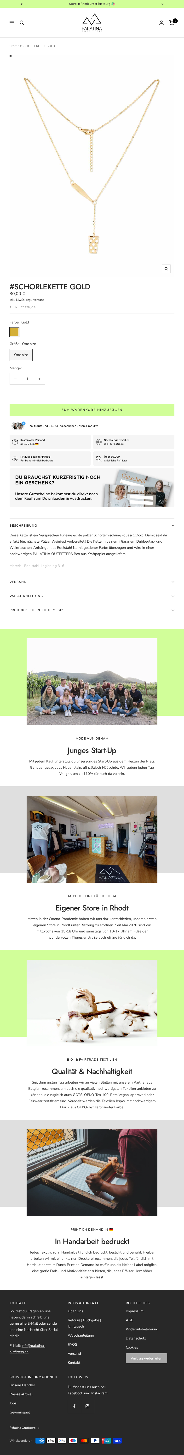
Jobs (13, 1403)
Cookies (132, 1347)
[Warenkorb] (171, 22)
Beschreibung (23, 526)
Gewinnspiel (20, 1412)
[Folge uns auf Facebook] (74, 1406)
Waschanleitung (26, 596)
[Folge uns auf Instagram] (87, 1406)
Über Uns (75, 1311)
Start (13, 46)
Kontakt (74, 1362)
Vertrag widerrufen (146, 1358)
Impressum (135, 1311)
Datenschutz (136, 1338)
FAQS (72, 1344)
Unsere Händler (22, 1385)
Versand (18, 582)
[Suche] (22, 23)
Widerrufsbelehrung (142, 1329)
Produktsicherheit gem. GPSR (38, 610)
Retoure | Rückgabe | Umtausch (84, 1323)
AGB (129, 1320)
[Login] (161, 23)
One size (21, 354)
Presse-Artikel (21, 1394)
